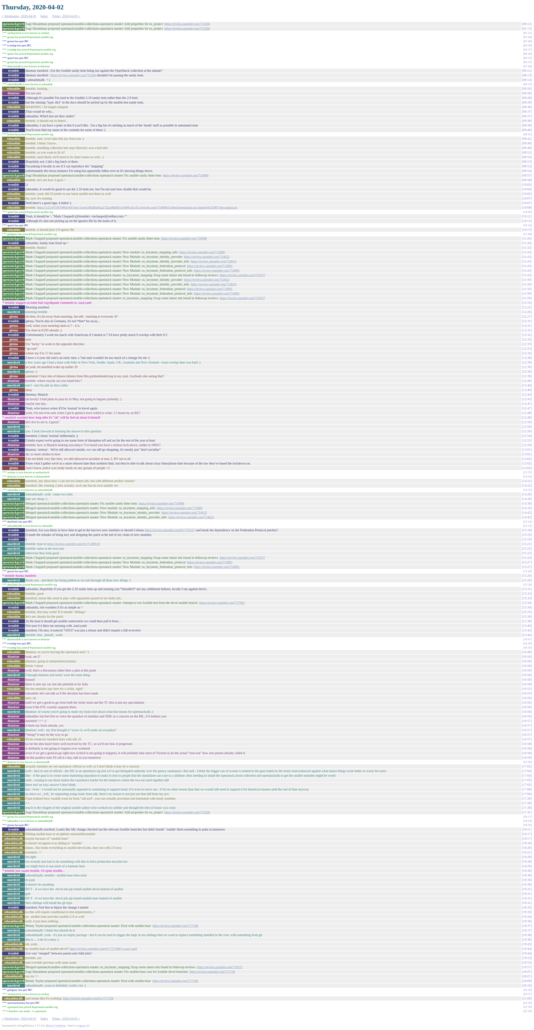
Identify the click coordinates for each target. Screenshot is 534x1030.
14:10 (527, 476)
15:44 (527, 635)
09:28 (527, 98)
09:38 (527, 120)
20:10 (527, 985)
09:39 (527, 125)
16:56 (527, 698)
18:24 (527, 820)
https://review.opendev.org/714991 (210, 266)
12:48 (527, 413)
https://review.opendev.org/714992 (216, 270)
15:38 (527, 621)
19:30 (527, 870)
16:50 (527, 656)
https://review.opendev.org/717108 (175, 926)
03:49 (527, 41)
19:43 (527, 944)
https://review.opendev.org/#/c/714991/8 (73, 544)
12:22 (527, 307)
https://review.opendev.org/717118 (212, 971)
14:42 (527, 512)
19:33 (527, 907)
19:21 (527, 852)
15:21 (527, 544)
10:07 (527, 198)
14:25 (527, 489)
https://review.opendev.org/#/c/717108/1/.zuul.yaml (103, 948)
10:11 (526, 216)
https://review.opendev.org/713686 (202, 252)
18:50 (527, 825)
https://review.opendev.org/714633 (213, 261)
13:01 (527, 449)
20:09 (527, 981)
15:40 (527, 625)
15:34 (527, 603)
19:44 (527, 948)
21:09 (527, 998)
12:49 (527, 417)
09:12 (527, 70)
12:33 (527, 344)
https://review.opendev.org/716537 (242, 275)
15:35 (527, 612)
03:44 (527, 37)
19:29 (527, 866)
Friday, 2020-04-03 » (66, 16)
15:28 (527, 571)
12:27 (527, 316)
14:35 (527, 508)
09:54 (527, 171)
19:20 (527, 847)
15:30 (527, 584)
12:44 (527, 394)
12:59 (527, 445)
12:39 (527, 362)
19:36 (527, 921)
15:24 (527, 557)
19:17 (527, 834)
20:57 (527, 994)
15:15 (527, 525)
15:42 (527, 630)
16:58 (527, 744)
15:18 (527, 530)
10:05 (527, 194)
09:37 (527, 111)
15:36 (527, 616)
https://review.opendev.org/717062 (222, 603)
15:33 (527, 598)
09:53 (527, 157)
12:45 (527, 399)
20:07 (527, 971)
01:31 (527, 32)
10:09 (527, 211)
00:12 (527, 24)
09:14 (527, 80)
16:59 (527, 757)
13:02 (527, 459)
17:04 (527, 771)
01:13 (527, 28)
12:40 (527, 380)
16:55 (527, 693)
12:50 (527, 422)
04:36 (527, 45)
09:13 (527, 75)
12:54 (527, 436)
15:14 (527, 521)
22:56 (527, 1002)
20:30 (527, 989)
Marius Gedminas (56, 1025)
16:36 (527, 643)
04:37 (527, 49)
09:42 (527, 138)
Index (44, 16)
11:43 (526, 252)
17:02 (527, 766)
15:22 (527, 548)
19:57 (527, 967)
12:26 (527, 312)
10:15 (527, 229)
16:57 (527, 721)
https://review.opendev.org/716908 (185, 175)
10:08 (527, 207)
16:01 (527, 639)
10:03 (527, 184)
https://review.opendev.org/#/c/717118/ (88, 998)
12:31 (527, 321)
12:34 (527, 353)
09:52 (527, 152)
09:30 (527, 107)
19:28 (527, 857)
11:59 (526, 279)
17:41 (527, 812)
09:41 (527, 134)
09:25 (527, 84)
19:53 (527, 958)
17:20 (527, 798)
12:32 (527, 335)
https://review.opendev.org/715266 (187, 24)
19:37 (527, 926)
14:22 (527, 481)
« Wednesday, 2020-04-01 (19, 16)
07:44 (527, 66)
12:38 (527, 358)
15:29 (527, 575)
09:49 (527, 143)
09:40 (527, 130)
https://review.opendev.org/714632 (206, 257)
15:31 (527, 589)
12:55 (527, 440)
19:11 (526, 829)
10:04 (527, 189)
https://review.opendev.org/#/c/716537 (170, 530)
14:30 (527, 503)
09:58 (527, 180)
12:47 (527, 403)
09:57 (527, 175)
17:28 (527, 803)
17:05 (527, 780)
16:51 (527, 688)
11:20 (526, 238)
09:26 (527, 88)
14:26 (527, 494)
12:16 (527, 302)
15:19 (527, 534)
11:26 (526, 243)
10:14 (527, 225)
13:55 (527, 472)
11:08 (527, 234)
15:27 (527, 562)
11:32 (526, 247)
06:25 (527, 57)
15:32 (527, 593)
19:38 (527, 935)
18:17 (527, 816)
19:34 (527, 916)
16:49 (527, 652)
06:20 (527, 53)
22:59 (527, 1007)
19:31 (527, 889)
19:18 (527, 843)
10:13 (527, 221)
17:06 (527, 789)
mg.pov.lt (83, 1025)
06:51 (527, 62)
